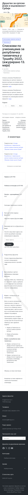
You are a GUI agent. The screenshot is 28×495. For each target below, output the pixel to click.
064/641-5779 (15, 411)
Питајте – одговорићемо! (11, 194)
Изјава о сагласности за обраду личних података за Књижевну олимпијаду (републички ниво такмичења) (14, 358)
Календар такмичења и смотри (13, 205)
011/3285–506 (6, 411)
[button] (23, 438)
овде (9, 86)
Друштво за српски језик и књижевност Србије (14, 6)
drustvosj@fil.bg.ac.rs (8, 419)
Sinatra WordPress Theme (14, 492)
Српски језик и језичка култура (11, 39)
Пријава (9, 244)
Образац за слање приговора (12, 371)
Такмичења (6, 42)
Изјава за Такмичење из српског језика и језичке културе (14, 329)
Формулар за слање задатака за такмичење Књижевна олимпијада (13, 380)
